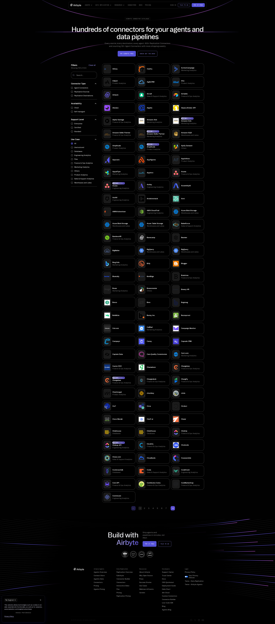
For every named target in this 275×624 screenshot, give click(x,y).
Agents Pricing (99, 589)
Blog (163, 606)
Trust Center (167, 575)
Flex (118, 589)
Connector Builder (123, 579)
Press (141, 579)
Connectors (132, 5)
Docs (140, 5)
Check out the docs (147, 53)
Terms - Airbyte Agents (193, 584)
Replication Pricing (123, 596)
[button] (89, 5)
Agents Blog (166, 610)
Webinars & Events (146, 589)
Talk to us (184, 5)
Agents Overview (100, 572)
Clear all (92, 65)
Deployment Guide (169, 586)
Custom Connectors (169, 596)
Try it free (198, 5)
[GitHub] (191, 620)
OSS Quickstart (168, 582)
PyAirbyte (120, 575)
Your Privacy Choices (193, 577)
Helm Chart (166, 589)
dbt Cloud (165, 593)
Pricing (148, 5)
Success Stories (145, 582)
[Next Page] (173, 508)
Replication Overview (124, 572)
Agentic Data (99, 579)
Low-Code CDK (167, 603)
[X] (195, 620)
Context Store (99, 575)
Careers (142, 593)
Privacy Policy (190, 572)
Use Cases (143, 586)
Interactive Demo (122, 586)
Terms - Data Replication (194, 581)
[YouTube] (203, 620)
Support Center (168, 572)
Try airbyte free (126, 53)
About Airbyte (144, 572)
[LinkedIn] (199, 620)
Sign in (173, 5)
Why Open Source (146, 575)
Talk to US (164, 544)
